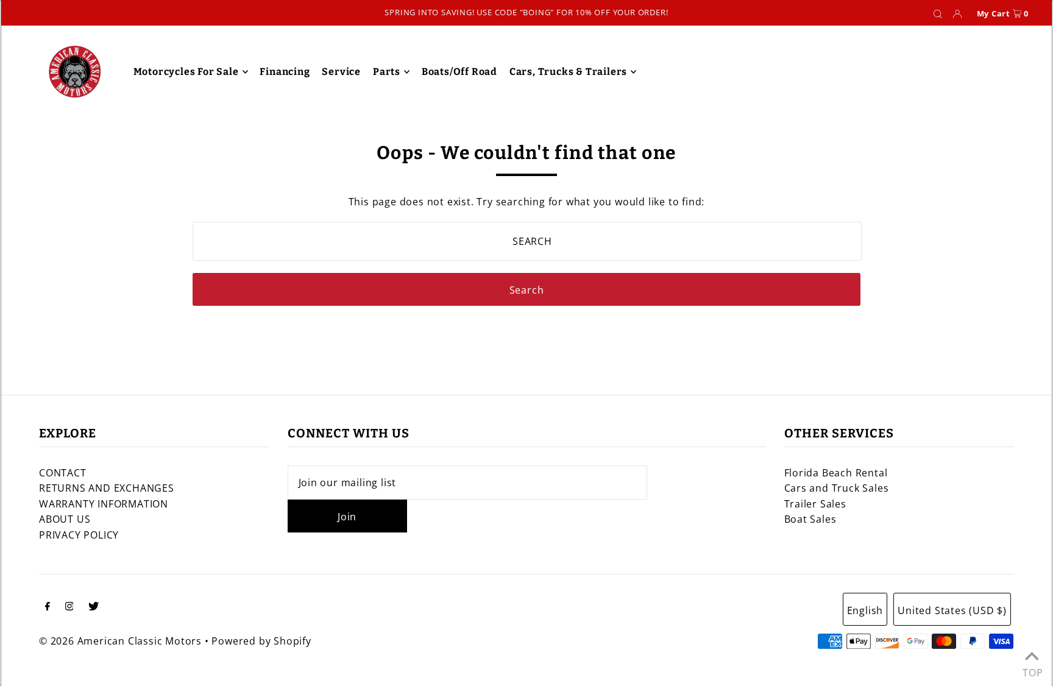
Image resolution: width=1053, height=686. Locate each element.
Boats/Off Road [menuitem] (459, 71)
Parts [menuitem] (386, 71)
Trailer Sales (815, 504)
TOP (1032, 670)
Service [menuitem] (341, 71)
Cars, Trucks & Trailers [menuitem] (568, 71)
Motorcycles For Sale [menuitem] (186, 71)
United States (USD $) (952, 610)
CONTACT (63, 472)
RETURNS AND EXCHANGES (106, 488)
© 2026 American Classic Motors (120, 641)
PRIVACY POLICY (79, 535)
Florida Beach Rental (836, 472)
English (865, 610)
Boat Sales (810, 519)
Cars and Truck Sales (836, 488)
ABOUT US (64, 519)
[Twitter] (93, 607)
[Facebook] (47, 607)
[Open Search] (938, 13)
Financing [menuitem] (285, 71)
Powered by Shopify (261, 641)
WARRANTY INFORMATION (103, 504)
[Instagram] (69, 607)
